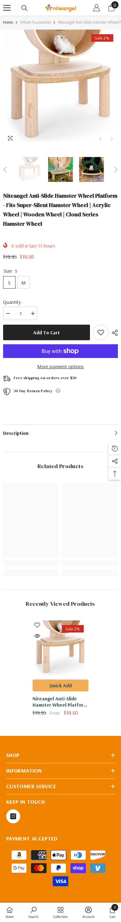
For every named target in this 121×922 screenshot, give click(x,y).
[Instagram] (13, 816)
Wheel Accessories (35, 22)
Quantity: (12, 302)
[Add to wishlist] (101, 332)
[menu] (7, 8)
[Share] (113, 332)
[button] (100, 138)
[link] (31, 563)
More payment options (60, 366)
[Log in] (96, 7)
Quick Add (60, 685)
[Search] (24, 8)
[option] (60, 87)
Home (8, 22)
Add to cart (46, 332)
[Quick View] (37, 636)
